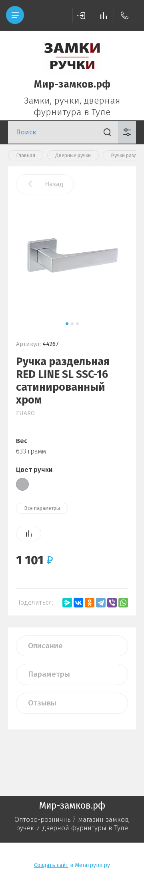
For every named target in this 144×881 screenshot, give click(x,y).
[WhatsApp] (123, 602)
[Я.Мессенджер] (67, 602)
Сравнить (28, 533)
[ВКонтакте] (78, 602)
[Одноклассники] (89, 602)
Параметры (49, 674)
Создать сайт (51, 865)
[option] (72, 258)
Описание (45, 645)
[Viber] (112, 602)
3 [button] (77, 323)
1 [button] (67, 323)
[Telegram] (101, 602)
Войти (82, 15)
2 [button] (72, 323)
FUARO (25, 413)
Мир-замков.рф (72, 84)
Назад (54, 184)
